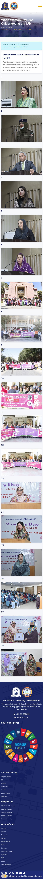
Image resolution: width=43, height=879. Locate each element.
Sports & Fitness (6, 815)
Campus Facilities (6, 812)
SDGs (3, 858)
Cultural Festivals (6, 809)
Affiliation (4, 845)
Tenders (3, 790)
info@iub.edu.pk (22, 717)
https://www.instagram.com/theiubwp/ (15, 47)
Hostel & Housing (6, 819)
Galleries (10, 27)
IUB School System (7, 851)
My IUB (3, 828)
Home (3, 27)
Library (3, 838)
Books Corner (5, 793)
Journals (4, 848)
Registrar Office (6, 776)
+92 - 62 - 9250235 (22, 714)
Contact (3, 783)
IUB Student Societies (8, 806)
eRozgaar (4, 854)
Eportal (3, 832)
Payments (4, 835)
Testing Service (6, 864)
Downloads (4, 786)
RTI (2, 780)
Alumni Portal (5, 841)
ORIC (3, 861)
